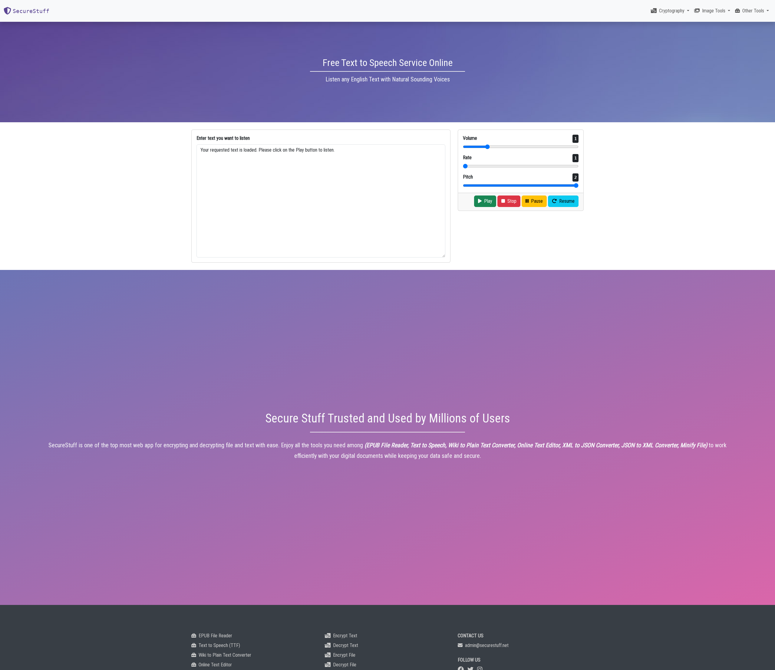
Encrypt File (344, 655)
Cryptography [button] (672, 11)
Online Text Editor (215, 665)
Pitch (520, 177)
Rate (520, 157)
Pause (537, 201)
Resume (567, 201)
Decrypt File (344, 665)
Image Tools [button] (714, 11)
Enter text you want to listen (223, 138)
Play (488, 201)
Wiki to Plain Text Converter (225, 655)
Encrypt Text (345, 636)
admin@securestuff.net (487, 645)
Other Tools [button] (753, 11)
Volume (520, 138)
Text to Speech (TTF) (219, 645)
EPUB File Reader (215, 636)
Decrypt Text (345, 645)
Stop (511, 201)
